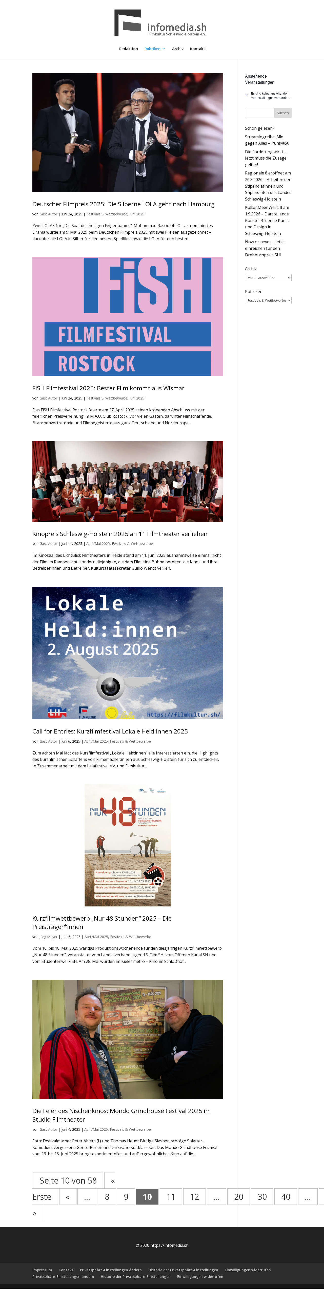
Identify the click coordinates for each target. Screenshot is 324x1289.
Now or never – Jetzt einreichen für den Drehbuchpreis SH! (264, 248)
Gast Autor (48, 214)
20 (238, 1196)
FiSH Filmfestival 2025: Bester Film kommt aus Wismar (108, 388)
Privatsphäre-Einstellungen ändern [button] (111, 1270)
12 (194, 1196)
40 (285, 1196)
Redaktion (128, 49)
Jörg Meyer (48, 936)
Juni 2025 (136, 214)
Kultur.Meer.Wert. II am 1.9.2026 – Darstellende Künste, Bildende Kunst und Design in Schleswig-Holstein (267, 220)
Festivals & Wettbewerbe (106, 214)
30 (262, 1196)
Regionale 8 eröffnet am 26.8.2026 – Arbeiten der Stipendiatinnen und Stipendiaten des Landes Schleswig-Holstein (268, 186)
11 (170, 1196)
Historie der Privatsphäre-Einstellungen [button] (183, 1270)
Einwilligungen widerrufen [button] (248, 1270)
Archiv (178, 49)
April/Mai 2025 (98, 543)
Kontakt (197, 49)
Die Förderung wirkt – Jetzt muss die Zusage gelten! (266, 158)
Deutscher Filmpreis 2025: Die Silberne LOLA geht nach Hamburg (123, 204)
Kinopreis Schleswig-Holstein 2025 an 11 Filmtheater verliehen (120, 533)
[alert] (268, 95)
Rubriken (152, 49)
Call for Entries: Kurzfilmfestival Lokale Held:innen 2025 (110, 731)
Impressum (42, 1270)
